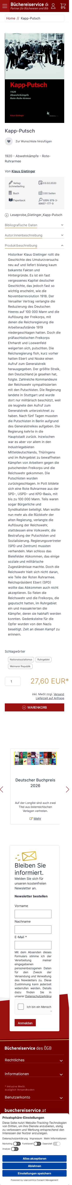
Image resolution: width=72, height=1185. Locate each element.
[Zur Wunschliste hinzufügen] (9, 141)
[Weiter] (68, 789)
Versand (59, 694)
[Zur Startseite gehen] (29, 6)
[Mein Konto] (53, 6)
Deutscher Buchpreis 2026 (35, 783)
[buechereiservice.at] (34, 1110)
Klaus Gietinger (23, 171)
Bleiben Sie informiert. (30, 869)
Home (10, 18)
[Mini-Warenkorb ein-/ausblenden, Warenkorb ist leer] (63, 6)
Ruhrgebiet (43, 659)
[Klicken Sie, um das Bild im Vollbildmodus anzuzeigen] (34, 78)
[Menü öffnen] (5, 6)
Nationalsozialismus (21, 659)
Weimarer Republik (20, 666)
